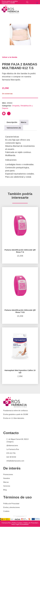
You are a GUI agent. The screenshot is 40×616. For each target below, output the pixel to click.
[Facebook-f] (9, 113)
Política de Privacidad (31, 523)
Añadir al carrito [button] (20, 383)
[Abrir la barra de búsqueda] (27, 2)
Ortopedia (15, 106)
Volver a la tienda (9, 57)
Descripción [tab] (12, 122)
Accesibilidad (24, 524)
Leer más (20, 263)
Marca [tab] (23, 122)
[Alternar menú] (38, 9)
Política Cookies (17, 523)
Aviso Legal (15, 524)
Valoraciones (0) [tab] (14, 128)
